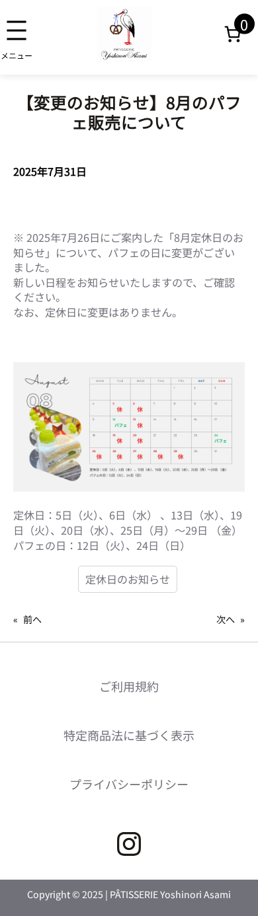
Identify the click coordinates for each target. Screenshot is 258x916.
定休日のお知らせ (127, 579)
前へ (32, 619)
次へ (225, 619)
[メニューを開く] (16, 37)
